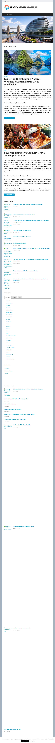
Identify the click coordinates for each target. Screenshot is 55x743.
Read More (32, 741)
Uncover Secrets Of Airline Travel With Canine (14, 419)
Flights (7, 324)
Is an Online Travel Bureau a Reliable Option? (24, 526)
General (8, 326)
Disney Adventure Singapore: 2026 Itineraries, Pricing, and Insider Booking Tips (31, 248)
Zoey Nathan (14, 86)
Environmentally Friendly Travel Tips (22, 627)
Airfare (7, 300)
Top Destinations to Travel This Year (12, 729)
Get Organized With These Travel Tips (22, 424)
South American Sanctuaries (19, 243)
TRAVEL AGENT (10, 347)
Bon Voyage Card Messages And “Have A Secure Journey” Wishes (19, 414)
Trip (5, 150)
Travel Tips (8, 349)
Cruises (8, 319)
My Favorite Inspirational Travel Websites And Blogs (16, 398)
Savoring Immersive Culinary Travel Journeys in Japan (24, 154)
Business (8, 307)
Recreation (8, 340)
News (7, 331)
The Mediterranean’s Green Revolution (22, 236)
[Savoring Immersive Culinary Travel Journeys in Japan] (27, 136)
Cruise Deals (9, 317)
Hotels (7, 328)
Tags (20, 297)
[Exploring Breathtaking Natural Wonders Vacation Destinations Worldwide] (27, 62)
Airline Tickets (9, 303)
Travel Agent (9, 345)
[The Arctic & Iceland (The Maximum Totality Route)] (8, 271)
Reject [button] (27, 741)
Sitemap (6, 373)
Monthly (14, 297)
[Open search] (50, 14)
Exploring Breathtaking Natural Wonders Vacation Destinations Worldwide (22, 81)
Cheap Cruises (9, 310)
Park (7, 333)
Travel (7, 342)
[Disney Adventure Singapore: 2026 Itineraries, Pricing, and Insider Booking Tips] (8, 248)
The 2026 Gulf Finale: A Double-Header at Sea (24, 214)
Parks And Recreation (11, 335)
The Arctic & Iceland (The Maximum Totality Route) (25, 270)
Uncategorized (9, 354)
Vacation (6, 76)
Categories (8, 297)
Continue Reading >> (9, 117)
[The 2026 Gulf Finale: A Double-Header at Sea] (8, 214)
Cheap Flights (9, 312)
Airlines (8, 305)
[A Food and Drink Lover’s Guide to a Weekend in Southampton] (8, 204)
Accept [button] (22, 741)
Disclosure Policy (8, 371)
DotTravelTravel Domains (10, 404)
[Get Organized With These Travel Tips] (8, 425)
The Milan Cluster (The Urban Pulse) (22, 230)
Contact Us (7, 368)
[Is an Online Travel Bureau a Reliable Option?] (8, 526)
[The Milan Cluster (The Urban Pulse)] (8, 230)
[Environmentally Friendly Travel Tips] (8, 628)
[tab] (7, 297)
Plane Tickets (9, 338)
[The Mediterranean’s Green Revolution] (8, 236)
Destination (8, 321)
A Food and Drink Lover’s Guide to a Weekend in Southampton (28, 204)
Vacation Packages (10, 359)
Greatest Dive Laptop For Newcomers (12, 409)
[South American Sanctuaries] (8, 243)
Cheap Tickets (9, 314)
